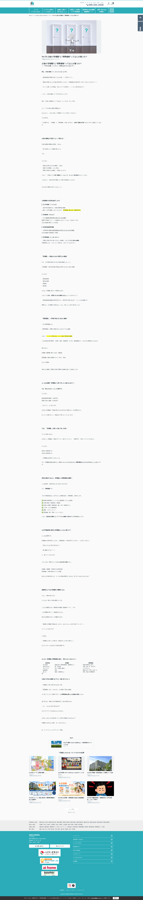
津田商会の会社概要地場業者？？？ (89, 10)
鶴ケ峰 (62, 829)
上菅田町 (53, 824)
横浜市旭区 (73, 822)
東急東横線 (81, 826)
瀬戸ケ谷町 (71, 824)
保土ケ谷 (45, 829)
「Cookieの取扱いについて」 (96, 898)
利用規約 (62, 890)
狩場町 (41, 824)
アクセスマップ (76, 854)
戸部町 (60, 824)
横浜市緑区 (99, 822)
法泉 (57, 824)
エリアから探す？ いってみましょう (49, 10)
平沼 (45, 824)
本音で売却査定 (76, 850)
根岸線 (86, 826)
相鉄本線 (41, 826)
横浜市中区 (86, 822)
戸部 (56, 829)
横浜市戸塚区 (66, 822)
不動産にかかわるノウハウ (48, 59)
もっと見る (71, 809)
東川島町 (80, 824)
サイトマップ (81, 890)
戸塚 (49, 829)
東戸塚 (52, 829)
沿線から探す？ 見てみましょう (63, 10)
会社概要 (75, 861)
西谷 (59, 829)
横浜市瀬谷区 (106, 822)
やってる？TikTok (77, 843)
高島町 (73, 829)
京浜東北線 (75, 826)
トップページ (76, 835)
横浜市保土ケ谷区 (43, 822)
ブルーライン (63, 826)
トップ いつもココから (36, 10)
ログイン (108, 4)
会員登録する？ (76, 846)
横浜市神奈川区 (52, 822)
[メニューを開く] (111, 10)
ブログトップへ (71, 812)
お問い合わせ (40, 846)
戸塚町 (76, 824)
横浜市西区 (59, 822)
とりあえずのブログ (77, 857)
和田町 (66, 829)
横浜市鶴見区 (80, 822)
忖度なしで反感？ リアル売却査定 (76, 10)
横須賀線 (47, 826)
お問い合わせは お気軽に (102, 10)
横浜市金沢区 (93, 822)
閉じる (115, 898)
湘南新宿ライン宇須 (54, 826)
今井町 (48, 824)
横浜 (40, 829)
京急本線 (69, 826)
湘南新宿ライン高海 (99, 826)
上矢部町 (65, 824)
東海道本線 (91, 826)
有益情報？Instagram (78, 839)
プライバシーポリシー (71, 890)
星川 (70, 829)
